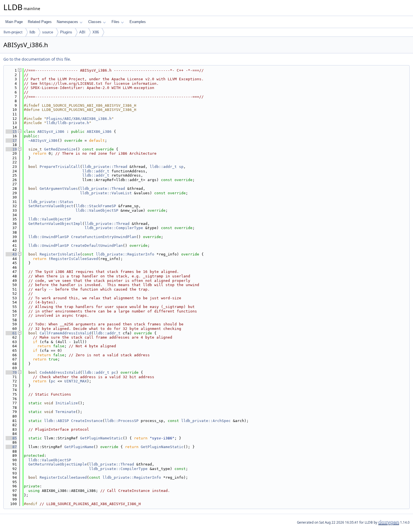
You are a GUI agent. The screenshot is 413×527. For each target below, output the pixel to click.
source (47, 32)
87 (11, 447)
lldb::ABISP (56, 421)
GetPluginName (79, 447)
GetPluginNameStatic (101, 438)
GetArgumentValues (59, 188)
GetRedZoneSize (60, 149)
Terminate (65, 412)
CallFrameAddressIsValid (65, 333)
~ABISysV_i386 (43, 140)
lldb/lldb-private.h (67, 123)
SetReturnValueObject (50, 206)
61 (11, 333)
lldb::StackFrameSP (96, 206)
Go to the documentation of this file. (37, 59)
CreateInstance (87, 421)
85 (11, 438)
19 (11, 149)
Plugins (66, 32)
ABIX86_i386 (99, 131)
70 (11, 372)
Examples (138, 22)
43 (11, 254)
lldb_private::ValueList (106, 193)
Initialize (66, 403)
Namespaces (67, 22)
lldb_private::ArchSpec (206, 421)
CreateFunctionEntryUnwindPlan (103, 237)
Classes (94, 22)
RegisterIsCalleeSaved (74, 259)
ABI (82, 32)
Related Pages (40, 22)
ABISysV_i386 (50, 131)
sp (181, 167)
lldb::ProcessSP (122, 421)
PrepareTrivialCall (60, 167)
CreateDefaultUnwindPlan (97, 245)
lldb (32, 32)
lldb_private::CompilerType (114, 228)
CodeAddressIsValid (60, 372)
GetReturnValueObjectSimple (57, 464)
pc (114, 372)
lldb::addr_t (163, 167)
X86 (95, 32)
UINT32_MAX (75, 381)
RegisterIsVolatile (60, 254)
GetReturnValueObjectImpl (55, 224)
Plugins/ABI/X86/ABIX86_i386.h (79, 119)
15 (11, 131)
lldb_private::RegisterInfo (125, 254)
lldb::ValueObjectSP (97, 210)
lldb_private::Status (50, 202)
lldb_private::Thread (104, 167)
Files (115, 22)
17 (11, 140)
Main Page (14, 22)
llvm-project (13, 32)
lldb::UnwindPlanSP (48, 237)
